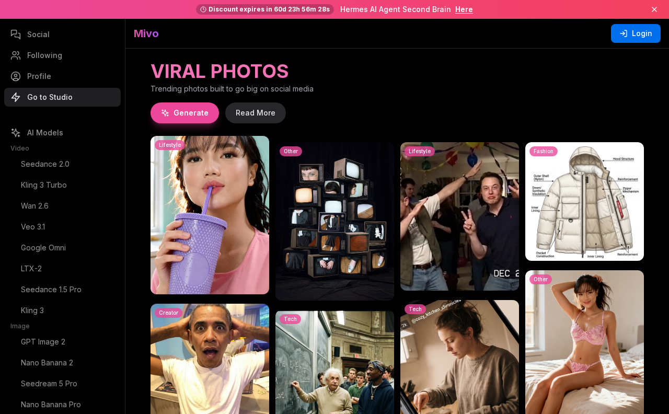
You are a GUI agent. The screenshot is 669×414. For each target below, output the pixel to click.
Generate (191, 112)
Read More (255, 112)
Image (20, 326)
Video (19, 148)
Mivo (146, 33)
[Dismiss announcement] (654, 9)
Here (464, 9)
